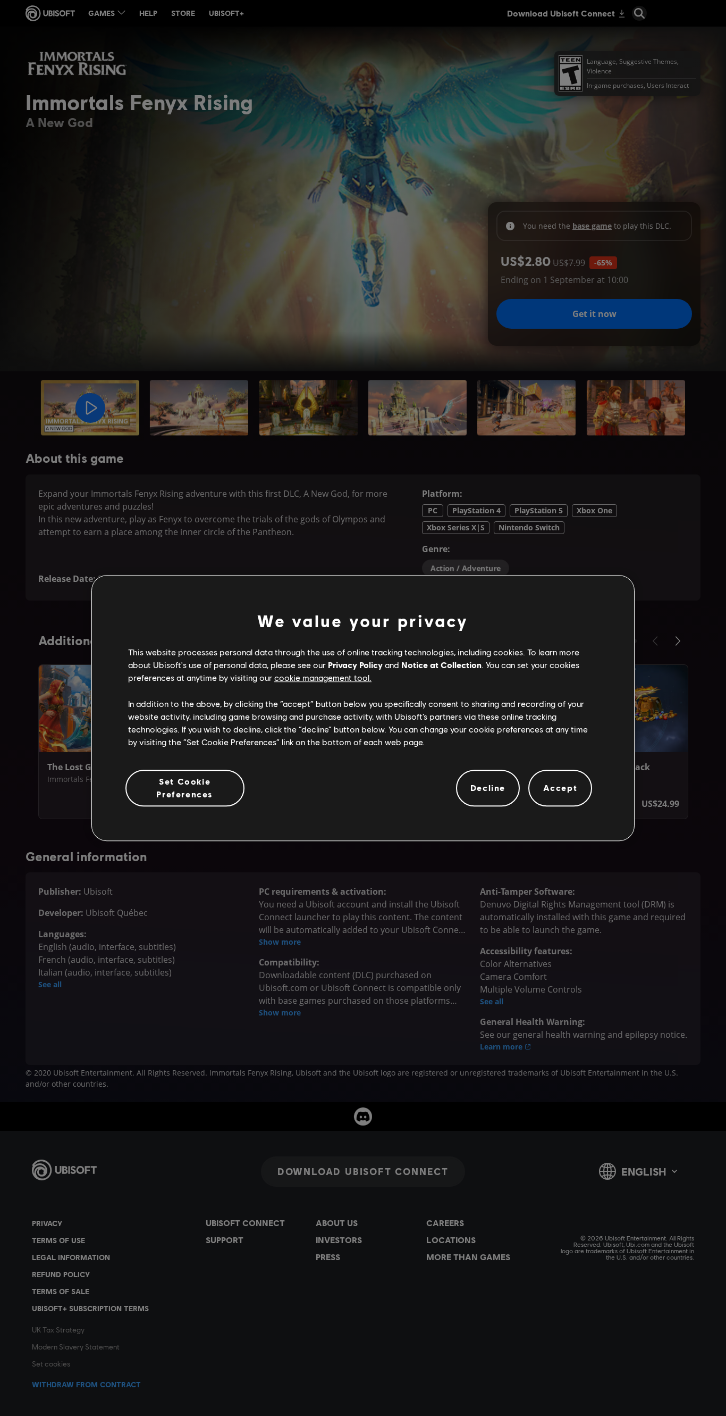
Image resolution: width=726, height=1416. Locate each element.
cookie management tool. (323, 678)
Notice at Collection (441, 665)
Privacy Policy (355, 665)
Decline (487, 788)
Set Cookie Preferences (184, 787)
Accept (560, 788)
